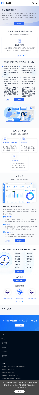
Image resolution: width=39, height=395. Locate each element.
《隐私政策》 (23, 387)
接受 (19, 391)
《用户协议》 (16, 387)
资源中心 (4, 347)
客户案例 (4, 343)
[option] (19, 45)
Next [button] (37, 46)
